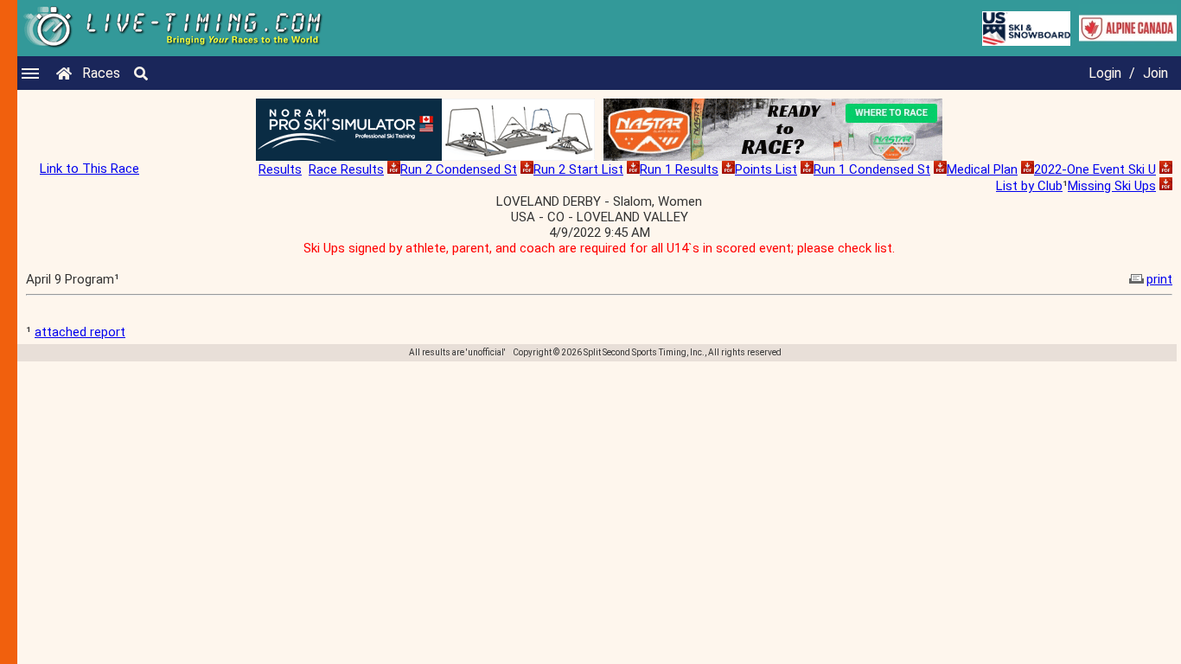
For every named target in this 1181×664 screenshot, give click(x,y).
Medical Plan (982, 169)
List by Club (1029, 186)
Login (1104, 73)
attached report (80, 332)
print (1159, 279)
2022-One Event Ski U (1095, 169)
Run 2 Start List (578, 169)
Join (1155, 73)
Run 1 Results (679, 169)
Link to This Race (89, 168)
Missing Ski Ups (1112, 186)
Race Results (346, 169)
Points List (766, 169)
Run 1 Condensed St (872, 169)
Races (101, 73)
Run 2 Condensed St (458, 169)
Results (280, 169)
